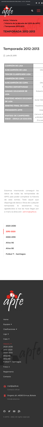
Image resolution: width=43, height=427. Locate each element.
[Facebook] (36, 3)
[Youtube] (14, 411)
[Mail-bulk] (42, 3)
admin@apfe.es (29, 212)
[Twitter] (39, 3)
